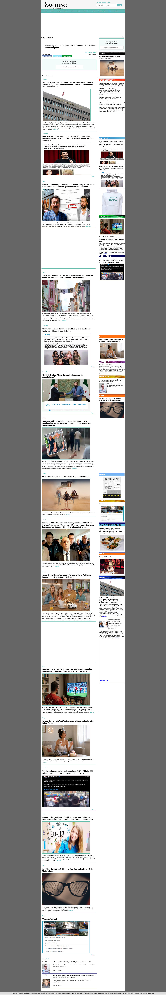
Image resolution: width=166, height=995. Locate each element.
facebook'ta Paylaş (47, 56)
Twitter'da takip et (103, 680)
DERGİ (102, 474)
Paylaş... (93, 176)
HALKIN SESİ (105, 377)
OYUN (101, 554)
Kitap (43, 865)
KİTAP (101, 396)
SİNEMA (102, 54)
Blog (43, 717)
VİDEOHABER (105, 256)
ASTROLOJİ (104, 362)
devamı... (105, 253)
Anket (44, 915)
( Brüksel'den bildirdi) (91, 52)
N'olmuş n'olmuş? (104, 504)
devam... (104, 373)
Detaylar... (56, 129)
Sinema (44, 473)
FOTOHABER (104, 138)
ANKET (102, 501)
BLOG (101, 337)
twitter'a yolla (57, 56)
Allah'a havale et (67, 56)
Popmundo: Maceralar (105, 556)
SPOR (102, 216)
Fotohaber (45, 133)
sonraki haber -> (92, 54)
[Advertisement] (33, 33)
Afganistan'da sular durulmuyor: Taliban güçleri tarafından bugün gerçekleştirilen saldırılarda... (111, 168)
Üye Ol (109, 2)
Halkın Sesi (45, 958)
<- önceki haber (46, 54)
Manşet (45, 79)
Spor (43, 666)
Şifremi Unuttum (101, 2)
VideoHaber (45, 768)
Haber (102, 578)
